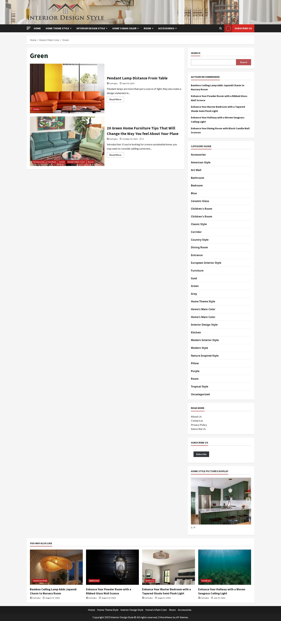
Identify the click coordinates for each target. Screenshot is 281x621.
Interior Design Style (90, 28)
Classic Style (199, 224)
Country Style (199, 239)
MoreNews (165, 617)
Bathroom (197, 178)
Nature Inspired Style (205, 355)
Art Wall (196, 170)
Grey (194, 294)
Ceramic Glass (200, 201)
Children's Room (201, 208)
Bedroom (197, 185)
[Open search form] (220, 28)
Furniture (51, 162)
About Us (196, 416)
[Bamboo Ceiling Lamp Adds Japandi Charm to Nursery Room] (56, 567)
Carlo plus (113, 83)
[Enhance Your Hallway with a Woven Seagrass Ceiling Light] (224, 567)
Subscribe (201, 454)
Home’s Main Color (124, 28)
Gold (194, 278)
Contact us (197, 420)
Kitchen (196, 332)
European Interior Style (206, 263)
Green (36, 109)
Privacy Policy (199, 424)
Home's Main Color (76, 162)
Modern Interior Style (205, 340)
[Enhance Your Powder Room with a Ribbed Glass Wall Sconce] (112, 567)
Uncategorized (200, 394)
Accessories (166, 28)
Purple (195, 371)
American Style (200, 162)
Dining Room (199, 247)
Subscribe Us (243, 28)
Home (37, 28)
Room (147, 28)
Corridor (196, 232)
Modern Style (199, 348)
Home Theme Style (57, 28)
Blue (194, 193)
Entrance (197, 255)
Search (195, 53)
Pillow (195, 363)
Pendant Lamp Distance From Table (67, 88)
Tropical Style (199, 386)
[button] (29, 28)
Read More (116, 100)
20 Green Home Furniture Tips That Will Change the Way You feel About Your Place (67, 141)
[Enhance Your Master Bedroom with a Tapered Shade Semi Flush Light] (168, 567)
